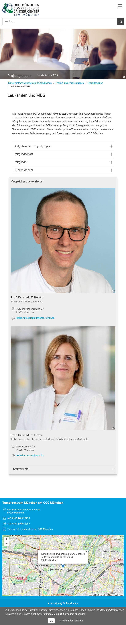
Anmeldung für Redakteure (64, 603)
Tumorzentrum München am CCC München (30, 83)
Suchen (120, 21)
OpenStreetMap (105, 595)
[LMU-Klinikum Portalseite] (13, 9)
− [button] (7, 544)
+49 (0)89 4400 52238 (18, 518)
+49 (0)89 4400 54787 (18, 524)
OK (51, 621)
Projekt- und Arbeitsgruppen (70, 83)
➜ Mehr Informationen (71, 620)
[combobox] (63, 21)
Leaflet (92, 595)
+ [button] (7, 539)
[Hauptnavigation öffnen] (120, 6)
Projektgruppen (95, 83)
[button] (35, 318)
